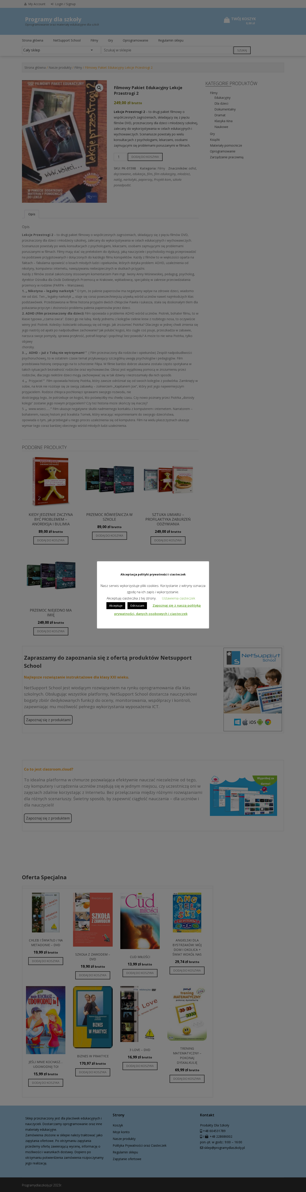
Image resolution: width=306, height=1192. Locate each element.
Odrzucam (137, 606)
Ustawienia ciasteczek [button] (178, 598)
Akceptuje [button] (116, 606)
